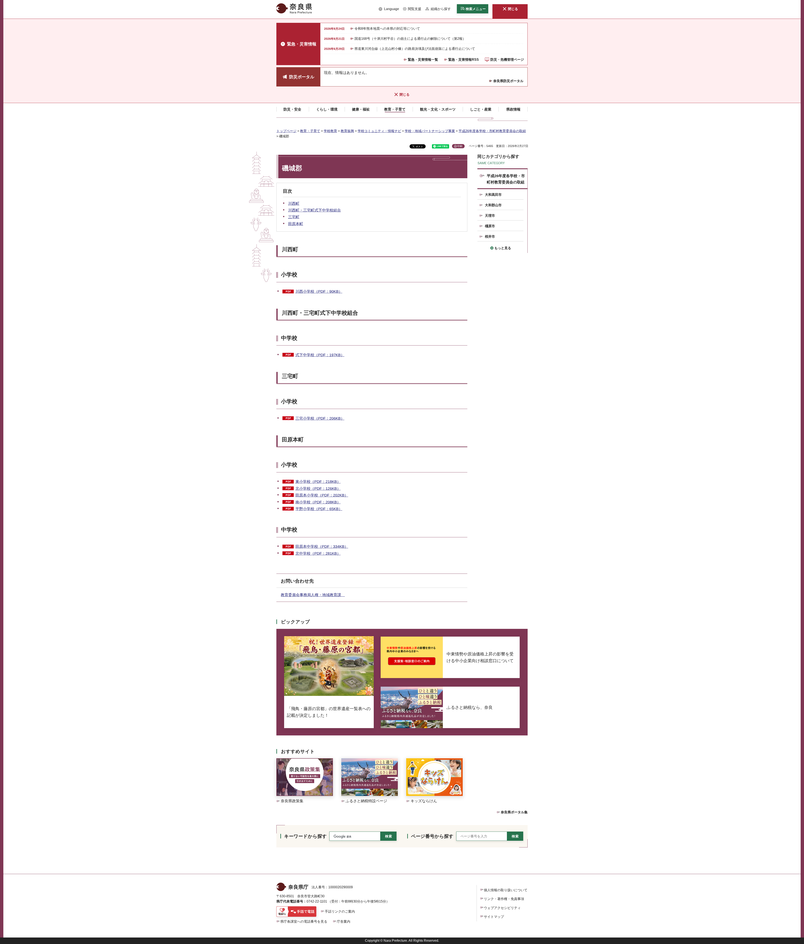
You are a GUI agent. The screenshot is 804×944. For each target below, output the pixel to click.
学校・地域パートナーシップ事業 (430, 131)
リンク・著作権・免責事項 (504, 899)
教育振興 (347, 131)
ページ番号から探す (432, 836)
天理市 (490, 215)
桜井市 (490, 236)
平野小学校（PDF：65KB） (318, 509)
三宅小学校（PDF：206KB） (319, 418)
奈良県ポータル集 (514, 812)
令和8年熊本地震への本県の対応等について (387, 28)
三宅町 (293, 217)
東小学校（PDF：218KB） (318, 482)
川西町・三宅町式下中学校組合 (314, 210)
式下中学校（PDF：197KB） (319, 355)
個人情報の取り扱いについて (505, 890)
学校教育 (330, 131)
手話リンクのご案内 (340, 911)
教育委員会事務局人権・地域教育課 (313, 595)
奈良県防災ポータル (508, 81)
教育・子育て (310, 131)
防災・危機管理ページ (507, 59)
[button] (389, 9)
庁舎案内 (343, 921)
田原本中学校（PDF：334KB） (321, 546)
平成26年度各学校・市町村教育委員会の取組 (492, 131)
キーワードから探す (305, 836)
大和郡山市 (493, 205)
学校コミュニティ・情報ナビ (379, 131)
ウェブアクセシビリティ (502, 908)
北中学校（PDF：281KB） (318, 553)
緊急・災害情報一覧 (423, 59)
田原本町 (295, 224)
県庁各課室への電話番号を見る (303, 921)
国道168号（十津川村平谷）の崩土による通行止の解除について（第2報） (410, 38)
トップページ (286, 131)
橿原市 (490, 226)
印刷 (459, 146)
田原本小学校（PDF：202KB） (321, 495)
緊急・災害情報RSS (463, 59)
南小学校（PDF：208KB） (318, 502)
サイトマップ (494, 916)
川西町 (293, 203)
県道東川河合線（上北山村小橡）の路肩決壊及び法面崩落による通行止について (414, 48)
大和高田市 (493, 194)
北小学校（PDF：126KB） (318, 488)
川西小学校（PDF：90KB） (318, 291)
